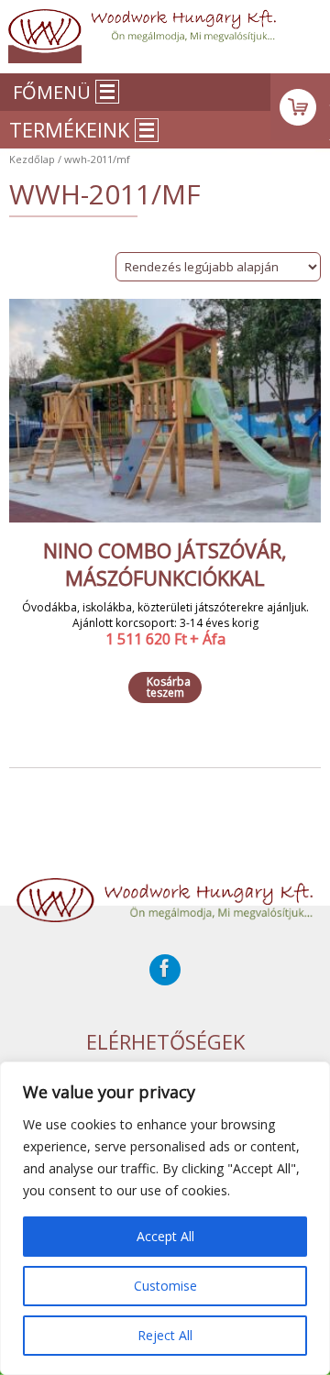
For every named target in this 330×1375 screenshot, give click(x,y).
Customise (165, 1285)
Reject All (165, 1335)
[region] (165, 1218)
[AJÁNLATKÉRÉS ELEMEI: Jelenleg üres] (300, 106)
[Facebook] (165, 969)
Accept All (165, 1236)
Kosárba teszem (169, 687)
